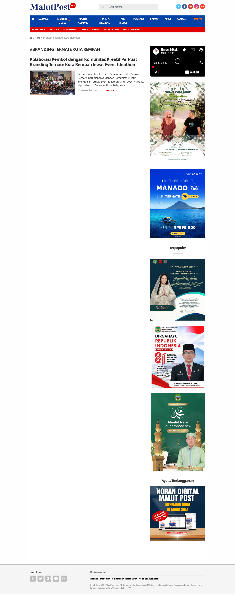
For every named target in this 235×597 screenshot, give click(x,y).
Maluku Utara (62, 21)
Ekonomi (138, 19)
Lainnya (197, 19)
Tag (37, 37)
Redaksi (94, 579)
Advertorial (70, 29)
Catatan (181, 19)
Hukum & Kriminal (104, 21)
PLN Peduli (123, 21)
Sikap (85, 29)
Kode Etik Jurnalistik (148, 579)
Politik (154, 19)
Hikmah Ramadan (82, 21)
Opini (167, 19)
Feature (54, 29)
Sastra (96, 29)
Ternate (110, 90)
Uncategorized (132, 29)
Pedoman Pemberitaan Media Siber (118, 579)
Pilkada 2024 (111, 29)
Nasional (44, 19)
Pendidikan (38, 29)
